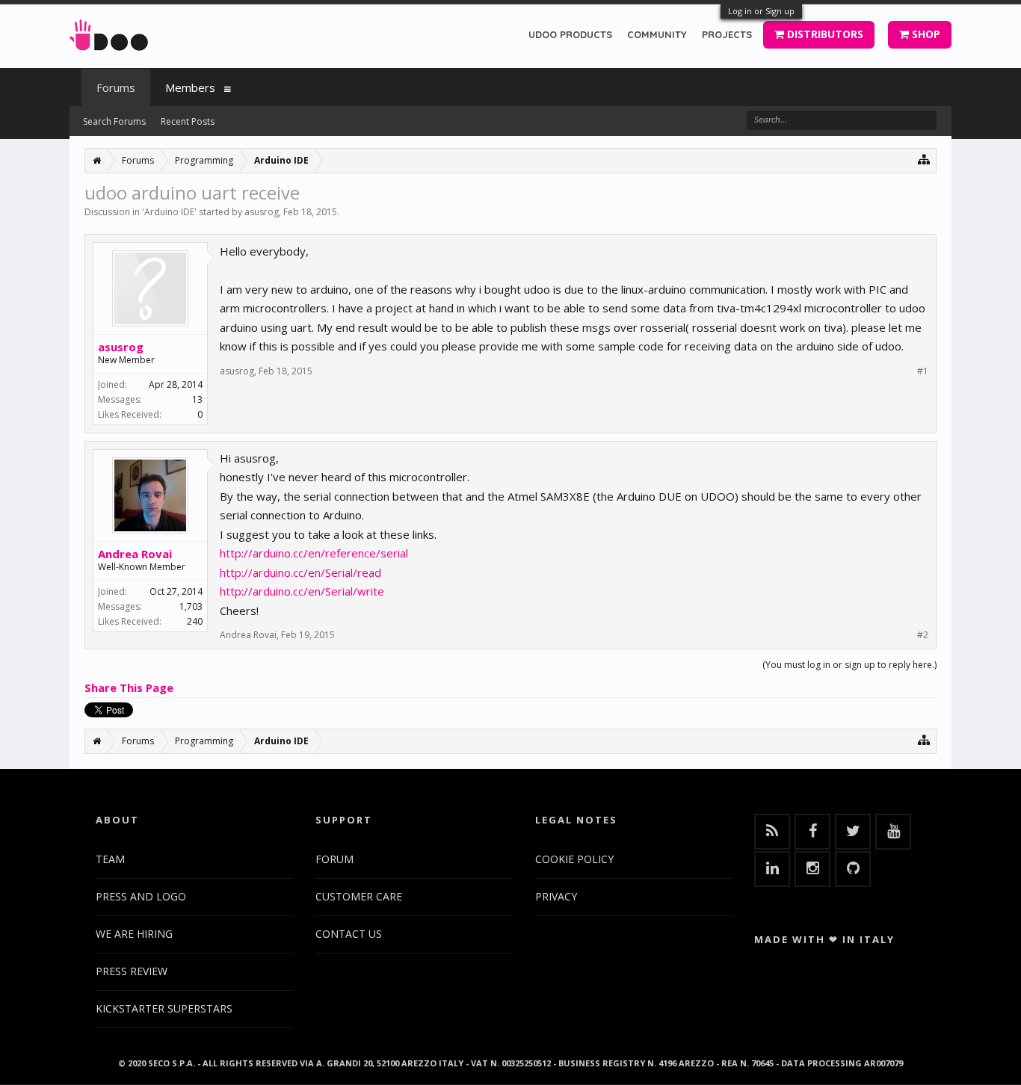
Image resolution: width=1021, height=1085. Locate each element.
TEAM (110, 859)
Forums (115, 87)
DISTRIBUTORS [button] (823, 34)
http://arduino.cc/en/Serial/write (302, 591)
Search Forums (114, 121)
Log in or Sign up (761, 10)
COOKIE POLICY (574, 859)
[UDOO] (109, 32)
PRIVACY (556, 896)
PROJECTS (727, 34)
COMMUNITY (657, 34)
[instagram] (812, 869)
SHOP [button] (924, 34)
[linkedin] (772, 869)
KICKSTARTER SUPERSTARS (164, 1008)
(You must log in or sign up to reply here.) (849, 664)
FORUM (334, 859)
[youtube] (893, 832)
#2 (922, 635)
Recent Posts (188, 121)
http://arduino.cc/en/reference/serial (314, 552)
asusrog (261, 211)
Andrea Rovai (135, 553)
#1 (922, 371)
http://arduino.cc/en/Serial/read (300, 572)
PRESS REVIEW (131, 971)
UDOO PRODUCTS (570, 34)
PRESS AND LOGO (141, 896)
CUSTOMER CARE (358, 896)
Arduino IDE (169, 211)
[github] (853, 869)
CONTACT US (348, 934)
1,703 (191, 606)
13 (197, 399)
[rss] (772, 832)
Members (190, 87)
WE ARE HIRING (134, 934)
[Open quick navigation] (924, 159)
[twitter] (853, 832)
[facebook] (812, 832)
